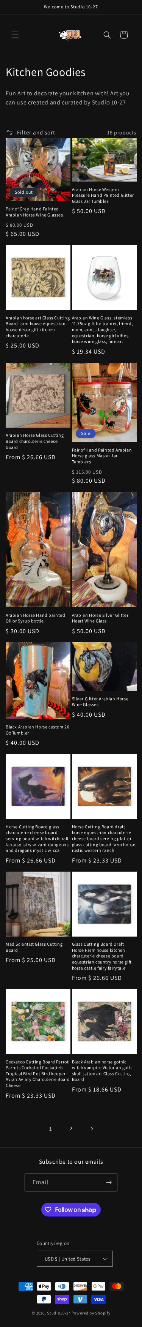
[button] (15, 35)
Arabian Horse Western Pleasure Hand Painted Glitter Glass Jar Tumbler (103, 195)
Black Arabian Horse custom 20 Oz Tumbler (37, 730)
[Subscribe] (108, 1182)
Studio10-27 (58, 1313)
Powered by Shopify (91, 1313)
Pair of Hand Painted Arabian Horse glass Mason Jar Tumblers (102, 455)
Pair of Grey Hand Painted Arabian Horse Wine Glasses (34, 212)
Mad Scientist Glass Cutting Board (34, 947)
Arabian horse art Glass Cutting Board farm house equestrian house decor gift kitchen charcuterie (38, 326)
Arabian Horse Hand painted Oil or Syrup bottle (36, 618)
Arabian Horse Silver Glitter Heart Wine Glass (100, 618)
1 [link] (50, 1128)
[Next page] (91, 1128)
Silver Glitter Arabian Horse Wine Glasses (100, 702)
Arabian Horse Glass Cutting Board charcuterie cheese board (35, 441)
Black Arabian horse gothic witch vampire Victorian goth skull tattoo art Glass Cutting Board (102, 1070)
